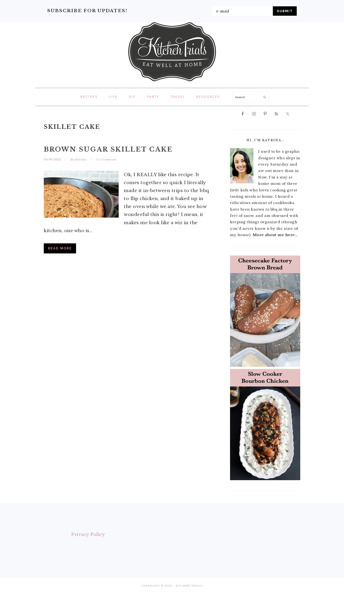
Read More (60, 248)
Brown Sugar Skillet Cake (108, 149)
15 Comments (106, 159)
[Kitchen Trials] (172, 82)
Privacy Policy (88, 534)
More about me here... (275, 235)
